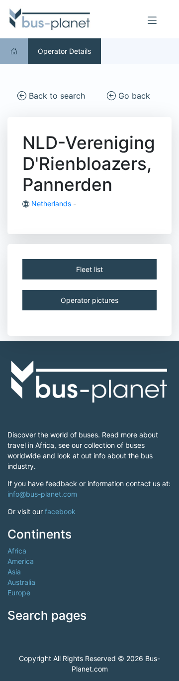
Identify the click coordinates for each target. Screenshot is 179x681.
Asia (14, 571)
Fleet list (89, 269)
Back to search (55, 96)
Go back (133, 96)
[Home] (13, 51)
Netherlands (51, 203)
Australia (21, 582)
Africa (16, 550)
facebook (60, 511)
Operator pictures (89, 300)
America (20, 561)
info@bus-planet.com (42, 494)
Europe (18, 592)
